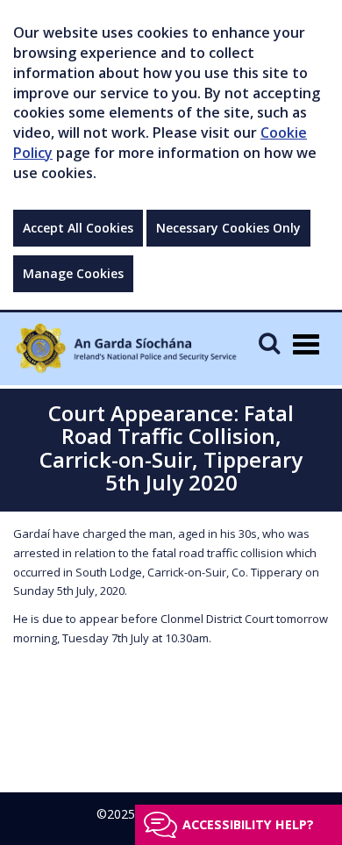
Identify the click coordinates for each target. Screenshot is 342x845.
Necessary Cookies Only (228, 227)
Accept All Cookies (78, 227)
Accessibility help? (248, 824)
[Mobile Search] (269, 343)
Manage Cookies (73, 273)
